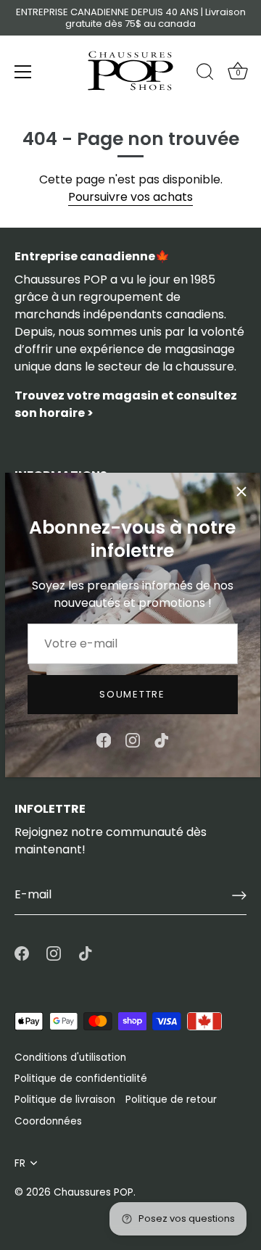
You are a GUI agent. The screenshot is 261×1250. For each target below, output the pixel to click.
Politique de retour (171, 1099)
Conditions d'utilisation (70, 1057)
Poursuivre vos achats (130, 197)
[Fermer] (241, 492)
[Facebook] (103, 740)
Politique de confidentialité (80, 1078)
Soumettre (132, 694)
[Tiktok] (161, 740)
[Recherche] (205, 74)
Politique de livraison (64, 1099)
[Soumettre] (239, 895)
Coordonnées (48, 1121)
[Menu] (23, 72)
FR (19, 1163)
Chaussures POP (93, 1192)
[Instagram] (132, 740)
